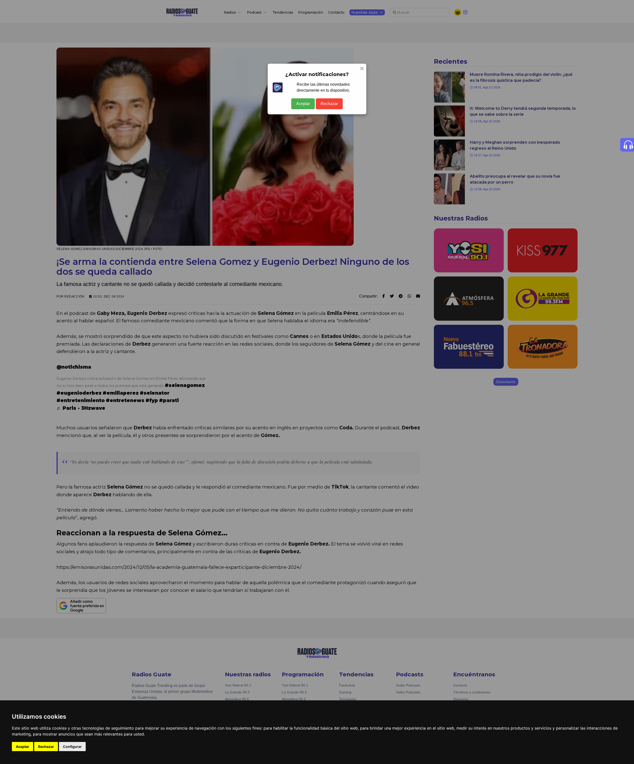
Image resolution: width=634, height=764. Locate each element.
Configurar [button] (72, 746)
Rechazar (329, 104)
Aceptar (303, 104)
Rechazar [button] (46, 746)
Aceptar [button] (22, 746)
